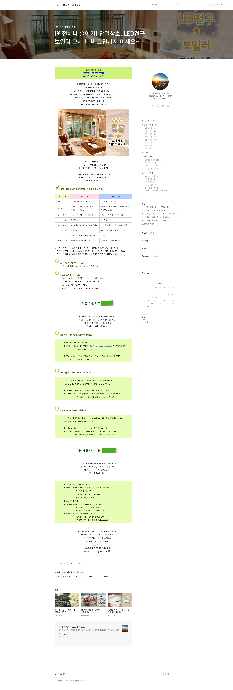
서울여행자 (166, 650)
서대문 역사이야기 (152, 169)
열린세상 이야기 (152, 160)
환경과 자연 (150, 131)
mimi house (167, 662)
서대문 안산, (158, 220)
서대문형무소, (146, 210)
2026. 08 (160, 283)
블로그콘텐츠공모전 (153, 188)
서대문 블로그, (173, 214)
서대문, (161, 214)
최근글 (144, 232)
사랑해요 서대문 (150, 124)
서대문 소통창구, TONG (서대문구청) (169, 637)
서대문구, (168, 217)
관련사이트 (166, 674)
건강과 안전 (150, 145)
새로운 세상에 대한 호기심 (170, 668)
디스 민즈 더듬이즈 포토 (170, 656)
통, (166, 214)
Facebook (146, 256)
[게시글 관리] (65, 563)
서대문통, (155, 217)
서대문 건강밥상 (151, 166)
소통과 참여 (150, 148)
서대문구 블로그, (166, 207)
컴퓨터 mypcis (168, 647)
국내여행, (145, 207)
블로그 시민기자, (147, 220)
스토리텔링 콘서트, (148, 224)
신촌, (169, 210)
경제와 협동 (150, 134)
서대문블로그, (146, 217)
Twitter (155, 256)
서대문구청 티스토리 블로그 (68, 5)
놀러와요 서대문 (150, 172)
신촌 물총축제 (151, 182)
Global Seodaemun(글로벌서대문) (158, 191)
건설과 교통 (150, 140)
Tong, (154, 210)
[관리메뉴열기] (229, 4)
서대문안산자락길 (152, 176)
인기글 (151, 232)
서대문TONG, (161, 210)
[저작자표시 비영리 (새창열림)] (80, 563)
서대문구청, (146, 214)
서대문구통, (154, 214)
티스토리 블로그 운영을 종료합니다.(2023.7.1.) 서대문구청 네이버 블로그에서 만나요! (89, 630)
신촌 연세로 (150, 179)
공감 (164, 643)
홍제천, (161, 217)
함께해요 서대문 (150, 156)
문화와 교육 (150, 128)
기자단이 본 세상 (153, 163)
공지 (145, 152)
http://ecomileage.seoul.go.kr (100, 346)
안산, (165, 220)
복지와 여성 (150, 137)
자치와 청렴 (150, 143)
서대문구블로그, (154, 207)
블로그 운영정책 (60, 674)
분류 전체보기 (149, 120)
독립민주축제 (151, 185)
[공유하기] (62, 563)
